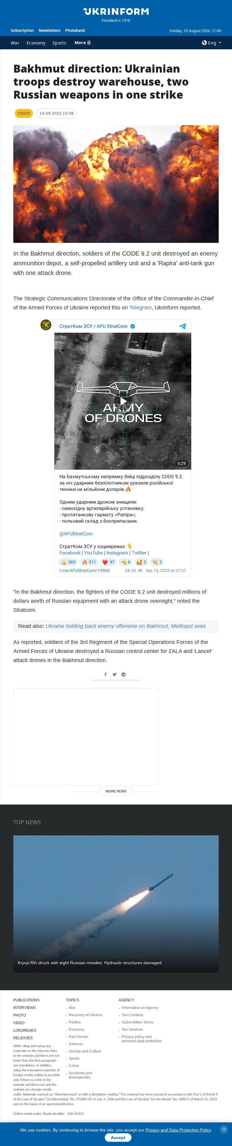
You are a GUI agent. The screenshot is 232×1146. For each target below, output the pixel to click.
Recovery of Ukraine (85, 1015)
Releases (23, 1038)
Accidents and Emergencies (80, 1075)
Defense (76, 1044)
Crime (74, 1066)
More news (116, 791)
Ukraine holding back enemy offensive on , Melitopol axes (126, 626)
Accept (118, 1137)
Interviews (24, 1008)
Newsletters (49, 30)
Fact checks (78, 1037)
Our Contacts (132, 1015)
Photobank (75, 30)
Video (18, 1023)
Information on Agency (140, 1008)
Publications (26, 1000)
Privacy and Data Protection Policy (178, 1130)
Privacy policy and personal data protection (142, 1039)
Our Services (132, 1029)
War (15, 43)
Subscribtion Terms (137, 1022)
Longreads (24, 1030)
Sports (59, 43)
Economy (36, 43)
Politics (75, 1022)
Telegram (140, 308)
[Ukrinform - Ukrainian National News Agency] (116, 11)
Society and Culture (85, 1051)
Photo (19, 1015)
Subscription (22, 30)
